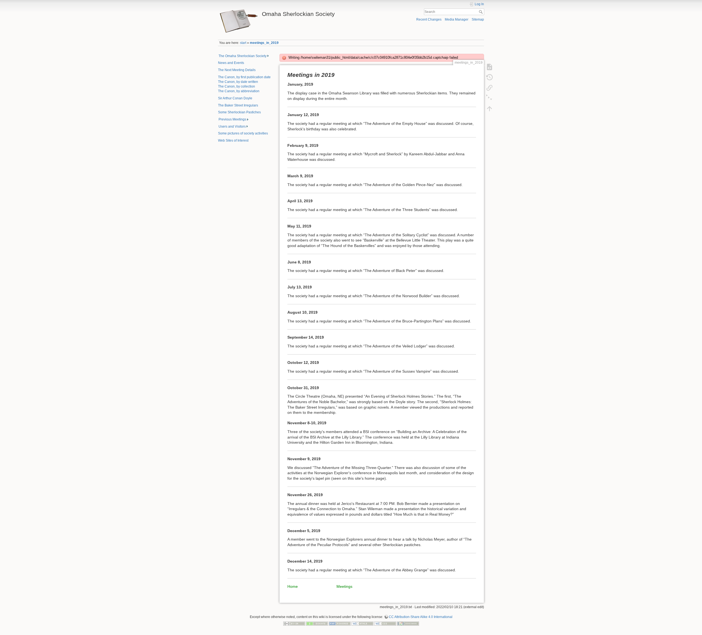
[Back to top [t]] (489, 108)
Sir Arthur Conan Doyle (235, 98)
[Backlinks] (489, 88)
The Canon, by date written (238, 82)
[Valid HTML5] (362, 623)
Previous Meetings (232, 119)
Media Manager (456, 19)
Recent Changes (428, 19)
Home (292, 586)
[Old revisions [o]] (489, 77)
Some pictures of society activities (243, 133)
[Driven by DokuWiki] (408, 623)
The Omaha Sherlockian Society (243, 56)
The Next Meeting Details (237, 70)
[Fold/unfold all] (489, 98)
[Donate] (317, 623)
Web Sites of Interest (233, 140)
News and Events (231, 63)
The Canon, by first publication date (244, 77)
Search (481, 12)
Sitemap (478, 19)
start (243, 43)
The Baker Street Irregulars (238, 105)
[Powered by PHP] (340, 623)
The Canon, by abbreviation (238, 91)
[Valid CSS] (385, 623)
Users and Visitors (232, 126)
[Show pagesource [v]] (489, 67)
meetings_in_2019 (264, 43)
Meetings (344, 586)
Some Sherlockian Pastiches (239, 112)
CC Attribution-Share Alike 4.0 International (420, 617)
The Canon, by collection (236, 86)
